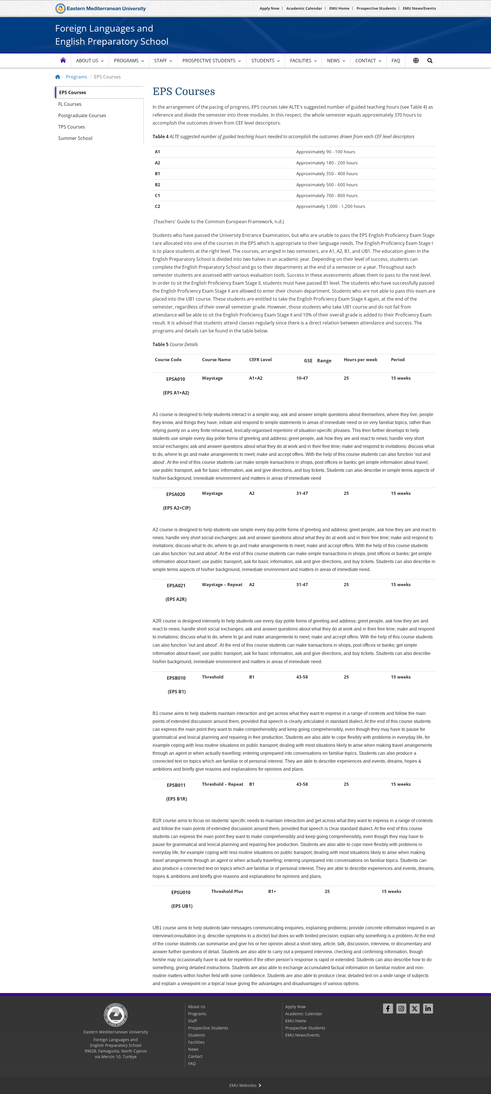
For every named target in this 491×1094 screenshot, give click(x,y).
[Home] (57, 77)
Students (262, 60)
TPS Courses (71, 127)
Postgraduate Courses (82, 115)
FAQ (396, 60)
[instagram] (401, 1009)
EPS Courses (72, 92)
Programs (126, 60)
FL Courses (70, 104)
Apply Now (269, 8)
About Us (87, 60)
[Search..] (430, 60)
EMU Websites (243, 1085)
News (333, 60)
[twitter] (415, 1009)
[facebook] (388, 1009)
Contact (365, 60)
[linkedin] (428, 1009)
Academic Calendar (304, 8)
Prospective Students (376, 8)
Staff (160, 60)
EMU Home (339, 8)
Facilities (300, 60)
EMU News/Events (419, 8)
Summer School (75, 138)
